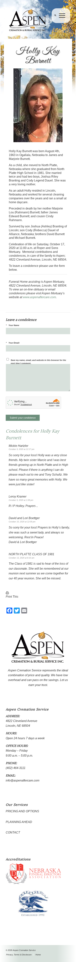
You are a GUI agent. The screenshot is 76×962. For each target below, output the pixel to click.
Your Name (13, 325)
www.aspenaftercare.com (39, 297)
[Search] (54, 23)
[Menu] (60, 23)
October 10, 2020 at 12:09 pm (22, 522)
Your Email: (14, 343)
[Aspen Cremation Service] (31, 20)
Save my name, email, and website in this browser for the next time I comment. (38, 361)
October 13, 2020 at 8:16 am (21, 558)
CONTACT (13, 832)
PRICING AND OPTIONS (22, 811)
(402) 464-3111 (15, 767)
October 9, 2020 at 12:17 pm (21, 449)
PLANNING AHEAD (19, 822)
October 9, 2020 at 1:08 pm (21, 500)
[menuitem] (54, 23)
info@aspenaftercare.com (22, 780)
